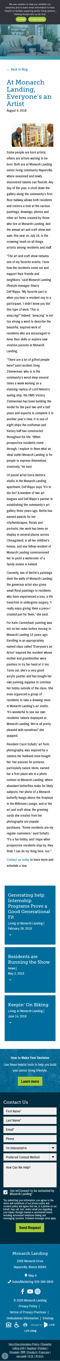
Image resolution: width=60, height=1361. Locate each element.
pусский (21, 1356)
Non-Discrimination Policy (24, 1344)
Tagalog (31, 1348)
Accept (21, 19)
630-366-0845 (32, 1281)
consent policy (10, 1206)
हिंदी (23, 1352)
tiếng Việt (18, 1348)
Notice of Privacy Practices (28, 1312)
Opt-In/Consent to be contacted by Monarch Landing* (32, 1192)
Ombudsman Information (22, 1318)
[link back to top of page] (5, 1356)
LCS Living (30, 1331)
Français (44, 1352)
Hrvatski (14, 1352)
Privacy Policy (28, 1306)
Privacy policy (37, 19)
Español (46, 1344)
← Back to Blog (17, 69)
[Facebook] (23, 1291)
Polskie (42, 1348)
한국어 (40, 1356)
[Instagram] (37, 1291)
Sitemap (48, 1318)
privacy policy (38, 1203)
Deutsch (32, 1352)
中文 (31, 1356)
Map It (32, 1275)
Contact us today (18, 859)
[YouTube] (30, 1291)
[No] (56, 12)
